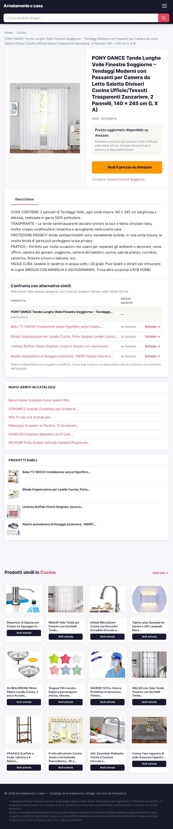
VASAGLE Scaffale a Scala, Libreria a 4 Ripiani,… (20, 757)
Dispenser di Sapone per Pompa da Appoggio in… (23, 624)
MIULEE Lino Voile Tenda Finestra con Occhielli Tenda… (148, 691)
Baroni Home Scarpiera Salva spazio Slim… (40, 400)
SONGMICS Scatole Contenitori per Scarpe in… (43, 409)
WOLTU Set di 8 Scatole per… (30, 417)
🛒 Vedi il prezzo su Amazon (127, 167)
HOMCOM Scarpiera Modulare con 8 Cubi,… (41, 434)
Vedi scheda (23, 632)
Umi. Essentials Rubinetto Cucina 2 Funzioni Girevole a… (107, 757)
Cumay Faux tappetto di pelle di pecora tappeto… (148, 755)
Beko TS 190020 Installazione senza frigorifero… (56, 472)
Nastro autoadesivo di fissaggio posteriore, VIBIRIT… (59, 524)
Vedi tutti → (160, 573)
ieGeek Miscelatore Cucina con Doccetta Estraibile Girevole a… (104, 626)
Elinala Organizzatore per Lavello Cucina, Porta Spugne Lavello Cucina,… (64, 336)
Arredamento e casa (24, 5)
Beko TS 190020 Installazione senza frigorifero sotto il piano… (56, 326)
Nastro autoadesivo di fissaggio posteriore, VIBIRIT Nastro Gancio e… (62, 356)
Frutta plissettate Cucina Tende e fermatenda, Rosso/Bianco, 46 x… (65, 757)
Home (9, 32)
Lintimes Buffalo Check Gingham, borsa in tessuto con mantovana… (60, 346)
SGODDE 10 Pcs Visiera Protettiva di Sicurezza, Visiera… (105, 691)
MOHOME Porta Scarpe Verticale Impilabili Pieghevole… (49, 442)
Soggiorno (137, 179)
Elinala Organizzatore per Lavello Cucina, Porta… (56, 489)
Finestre (123, 179)
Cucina (21, 32)
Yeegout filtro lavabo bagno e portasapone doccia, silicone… (63, 691)
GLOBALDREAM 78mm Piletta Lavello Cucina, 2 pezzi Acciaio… (22, 691)
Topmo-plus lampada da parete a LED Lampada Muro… (148, 626)
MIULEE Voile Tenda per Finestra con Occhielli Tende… (64, 626)
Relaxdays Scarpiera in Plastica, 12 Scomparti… (44, 425)
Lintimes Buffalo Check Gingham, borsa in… (53, 507)
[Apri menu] (164, 6)
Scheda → (152, 326)
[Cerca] (163, 18)
